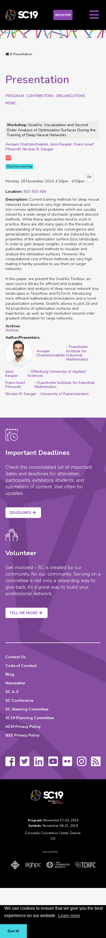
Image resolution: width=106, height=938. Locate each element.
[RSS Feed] (96, 764)
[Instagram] (81, 764)
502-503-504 (34, 191)
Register (63, 15)
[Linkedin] (38, 764)
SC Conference (19, 700)
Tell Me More (24, 613)
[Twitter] (24, 764)
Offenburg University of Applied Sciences (57, 373)
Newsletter (15, 683)
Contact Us (15, 657)
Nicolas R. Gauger (38, 149)
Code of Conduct (21, 665)
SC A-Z (11, 691)
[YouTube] (53, 764)
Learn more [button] (69, 915)
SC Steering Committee (26, 709)
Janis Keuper (61, 144)
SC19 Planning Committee (29, 717)
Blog (9, 674)
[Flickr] (67, 764)
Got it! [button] (13, 931)
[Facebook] (10, 764)
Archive (11, 330)
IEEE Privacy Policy (22, 735)
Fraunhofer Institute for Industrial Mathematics (77, 353)
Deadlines (20, 512)
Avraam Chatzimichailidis (26, 144)
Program (14, 96)
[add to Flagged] (89, 178)
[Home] (7, 54)
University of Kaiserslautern (64, 393)
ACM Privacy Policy (22, 726)
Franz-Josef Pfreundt (15, 384)
